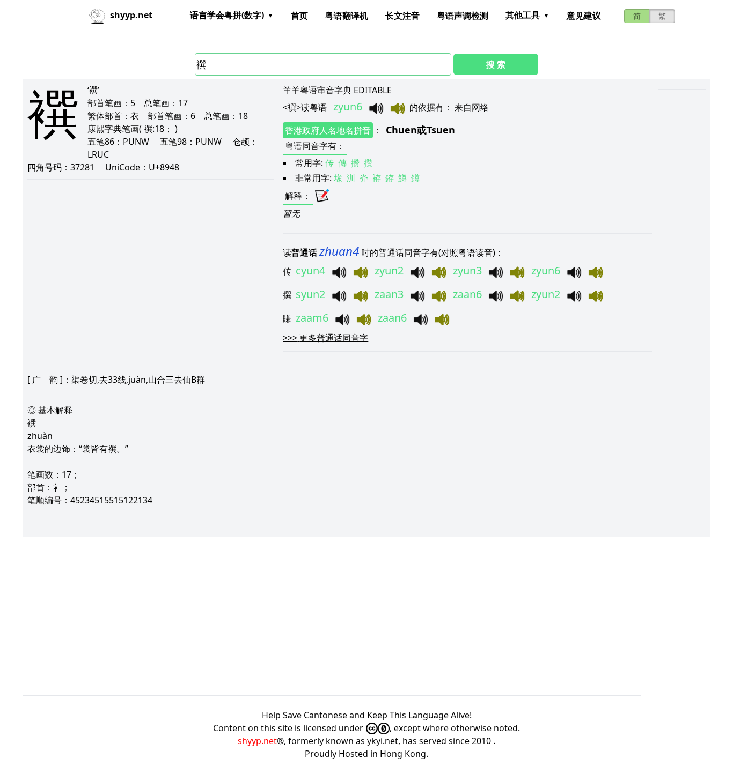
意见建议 (584, 15)
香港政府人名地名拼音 (328, 130)
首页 (299, 15)
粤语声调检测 (462, 15)
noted (506, 728)
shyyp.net (257, 741)
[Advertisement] (345, 616)
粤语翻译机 (346, 15)
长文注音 (402, 15)
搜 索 (495, 64)
